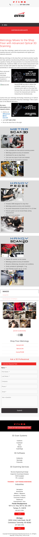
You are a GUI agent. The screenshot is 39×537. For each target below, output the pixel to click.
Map (19, 514)
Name (3, 367)
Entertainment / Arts (19, 501)
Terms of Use (26, 535)
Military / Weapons (19, 493)
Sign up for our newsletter (19, 428)
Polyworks (19, 462)
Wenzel (19, 447)
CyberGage (19, 449)
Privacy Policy (18, 535)
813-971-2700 (20, 510)
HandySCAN (20, 345)
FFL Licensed (19, 478)
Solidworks (19, 458)
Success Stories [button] (10, 299)
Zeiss (19, 444)
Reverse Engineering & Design (19, 472)
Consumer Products (19, 497)
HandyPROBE (20, 352)
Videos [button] (5, 295)
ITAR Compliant (19, 476)
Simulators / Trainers (20, 495)
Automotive (19, 491)
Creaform (19, 440)
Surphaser (19, 442)
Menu (5, 25)
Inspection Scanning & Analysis (19, 474)
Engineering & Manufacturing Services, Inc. (22, 533)
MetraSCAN (20, 348)
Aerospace (19, 489)
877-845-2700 (24, 4)
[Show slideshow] (19, 331)
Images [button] (6, 291)
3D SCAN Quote (19, 30)
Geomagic (19, 460)
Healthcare (19, 499)
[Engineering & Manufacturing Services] (19, 15)
